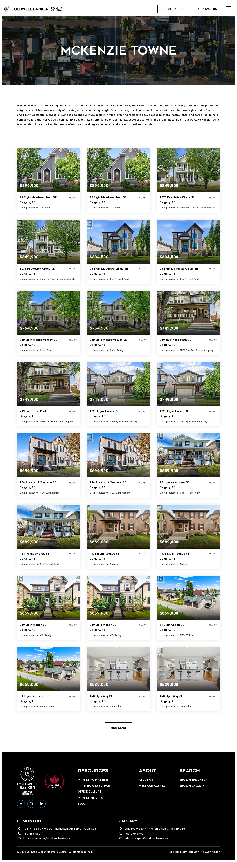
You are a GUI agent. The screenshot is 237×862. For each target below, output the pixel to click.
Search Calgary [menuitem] (192, 785)
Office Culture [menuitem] (89, 791)
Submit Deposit (174, 9)
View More (118, 727)
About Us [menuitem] (146, 779)
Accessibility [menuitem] (178, 852)
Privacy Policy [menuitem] (210, 852)
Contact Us (207, 9)
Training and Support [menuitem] (95, 785)
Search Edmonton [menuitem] (193, 779)
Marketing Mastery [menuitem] (93, 779)
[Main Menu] (229, 9)
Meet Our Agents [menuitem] (152, 785)
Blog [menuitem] (81, 803)
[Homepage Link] (34, 8)
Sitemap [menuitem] (194, 852)
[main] (118, 384)
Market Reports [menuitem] (90, 797)
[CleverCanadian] (54, 781)
